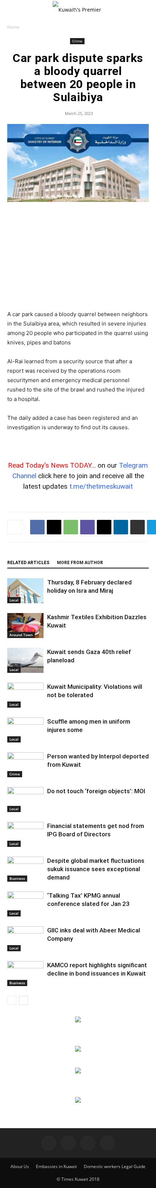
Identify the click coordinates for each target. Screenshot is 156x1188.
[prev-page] (11, 1000)
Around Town (21, 634)
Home (13, 27)
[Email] (104, 527)
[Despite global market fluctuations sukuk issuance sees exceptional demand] (25, 869)
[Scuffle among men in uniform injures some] (25, 729)
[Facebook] (37, 527)
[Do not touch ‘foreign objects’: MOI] (25, 799)
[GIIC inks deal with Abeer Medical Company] (25, 938)
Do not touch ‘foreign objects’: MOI (96, 791)
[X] (54, 527)
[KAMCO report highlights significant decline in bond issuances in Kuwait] (25, 973)
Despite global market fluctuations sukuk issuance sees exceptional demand (95, 869)
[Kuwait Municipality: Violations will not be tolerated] (25, 695)
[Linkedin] (121, 527)
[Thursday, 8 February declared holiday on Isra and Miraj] (25, 590)
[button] (12, 10)
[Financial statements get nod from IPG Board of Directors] (25, 834)
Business (17, 878)
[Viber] (87, 527)
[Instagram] (68, 1143)
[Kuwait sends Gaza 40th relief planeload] (25, 660)
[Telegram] (88, 1143)
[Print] (137, 527)
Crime (77, 41)
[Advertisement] (78, 256)
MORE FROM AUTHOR (80, 562)
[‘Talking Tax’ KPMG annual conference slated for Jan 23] (25, 903)
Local (14, 600)
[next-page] (23, 1000)
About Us (20, 1166)
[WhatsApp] (70, 527)
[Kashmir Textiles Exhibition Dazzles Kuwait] (25, 625)
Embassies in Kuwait (56, 1166)
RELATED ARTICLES (28, 562)
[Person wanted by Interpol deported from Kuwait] (25, 764)
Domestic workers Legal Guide (114, 1166)
